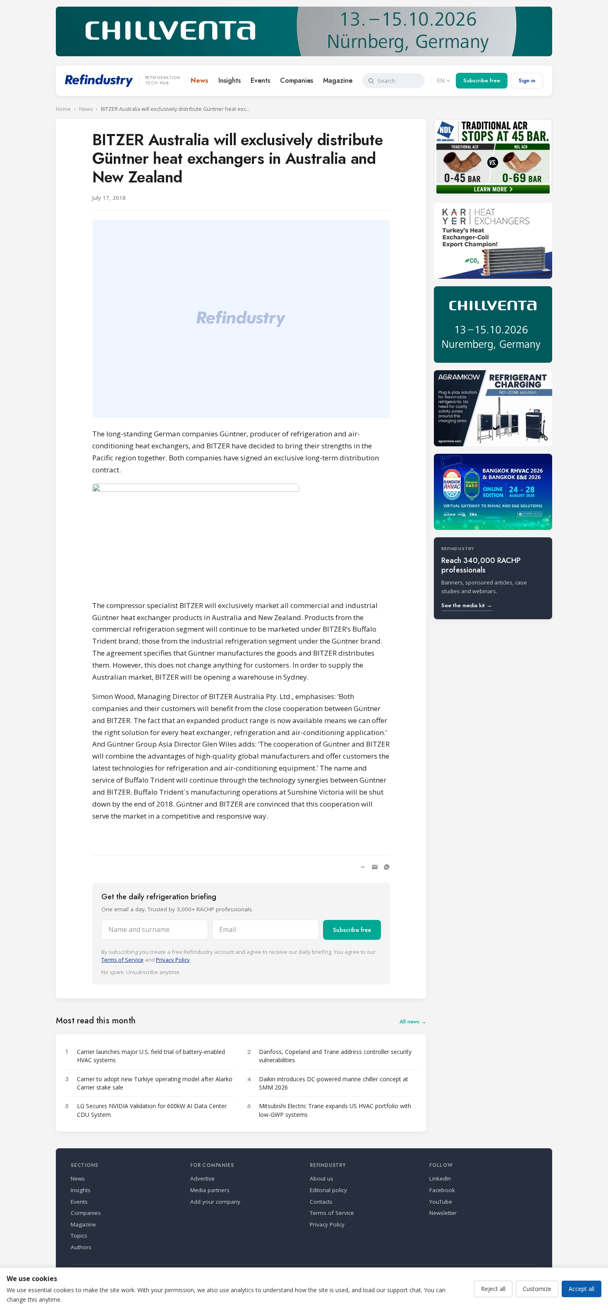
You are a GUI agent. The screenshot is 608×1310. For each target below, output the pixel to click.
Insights (229, 80)
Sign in (527, 80)
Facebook (442, 1190)
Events (260, 80)
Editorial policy (328, 1190)
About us (321, 1178)
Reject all (493, 1289)
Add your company (215, 1201)
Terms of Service (122, 959)
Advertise (202, 1178)
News (199, 80)
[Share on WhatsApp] (386, 867)
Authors (81, 1247)
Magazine (337, 80)
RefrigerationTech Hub (163, 80)
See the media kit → (466, 605)
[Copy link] (362, 867)
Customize (537, 1289)
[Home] (99, 80)
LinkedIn (440, 1178)
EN (441, 80)
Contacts (321, 1201)
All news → (413, 1021)
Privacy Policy (173, 959)
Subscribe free (481, 80)
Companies (296, 80)
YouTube (440, 1201)
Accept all (581, 1289)
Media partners (210, 1190)
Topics (79, 1235)
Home (63, 109)
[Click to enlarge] (241, 538)
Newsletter (443, 1213)
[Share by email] (374, 867)
